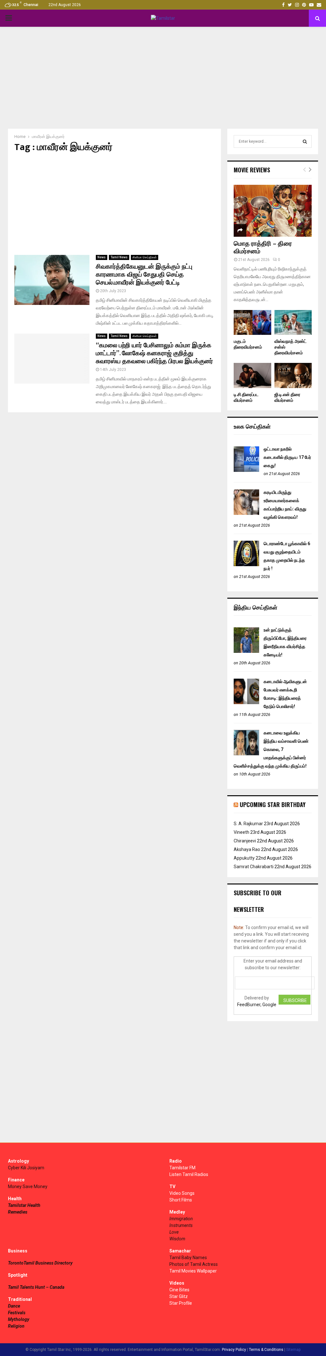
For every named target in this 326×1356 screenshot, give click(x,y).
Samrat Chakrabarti (253, 866)
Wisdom (177, 1238)
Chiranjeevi (245, 840)
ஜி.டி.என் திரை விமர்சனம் (287, 397)
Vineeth (241, 832)
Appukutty (244, 858)
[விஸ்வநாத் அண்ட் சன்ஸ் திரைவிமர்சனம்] (293, 322)
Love (174, 1232)
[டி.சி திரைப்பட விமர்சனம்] (252, 375)
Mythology (18, 1319)
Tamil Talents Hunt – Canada (36, 1287)
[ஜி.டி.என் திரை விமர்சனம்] (293, 375)
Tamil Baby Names (188, 1257)
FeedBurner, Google (256, 1004)
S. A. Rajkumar (248, 823)
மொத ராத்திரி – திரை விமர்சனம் (263, 247)
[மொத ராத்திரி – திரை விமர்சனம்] (273, 211)
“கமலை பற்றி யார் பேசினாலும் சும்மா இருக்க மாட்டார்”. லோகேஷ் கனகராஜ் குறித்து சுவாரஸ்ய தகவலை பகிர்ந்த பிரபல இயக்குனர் (154, 353)
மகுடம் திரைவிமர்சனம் (248, 344)
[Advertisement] (163, 77)
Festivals (16, 1312)
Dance (14, 1306)
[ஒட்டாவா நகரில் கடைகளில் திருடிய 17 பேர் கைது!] (246, 470)
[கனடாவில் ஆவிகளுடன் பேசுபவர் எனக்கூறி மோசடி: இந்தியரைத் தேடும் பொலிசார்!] (246, 702)
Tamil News (119, 257)
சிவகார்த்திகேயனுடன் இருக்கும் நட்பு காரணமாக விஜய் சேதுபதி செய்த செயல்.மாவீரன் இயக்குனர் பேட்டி (144, 274)
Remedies (17, 1212)
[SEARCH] (305, 141)
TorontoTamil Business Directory (40, 1263)
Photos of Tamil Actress (193, 1264)
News (101, 257)
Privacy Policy (234, 1349)
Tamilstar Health (24, 1205)
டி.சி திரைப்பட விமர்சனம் (246, 397)
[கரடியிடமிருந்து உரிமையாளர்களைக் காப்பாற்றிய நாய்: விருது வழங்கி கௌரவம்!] (246, 513)
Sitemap (293, 1349)
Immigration (181, 1218)
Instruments (181, 1225)
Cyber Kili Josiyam (26, 1167)
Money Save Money (27, 1186)
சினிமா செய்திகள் (144, 257)
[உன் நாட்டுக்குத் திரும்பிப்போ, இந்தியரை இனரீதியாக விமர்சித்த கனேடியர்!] (246, 651)
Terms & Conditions (266, 1349)
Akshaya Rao (247, 849)
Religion (16, 1326)
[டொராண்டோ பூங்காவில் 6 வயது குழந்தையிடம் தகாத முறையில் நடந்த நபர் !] (246, 564)
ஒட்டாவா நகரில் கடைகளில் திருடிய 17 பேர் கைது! (287, 457)
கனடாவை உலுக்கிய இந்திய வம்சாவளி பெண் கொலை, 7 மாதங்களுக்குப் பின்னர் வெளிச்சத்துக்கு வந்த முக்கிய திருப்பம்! (271, 749)
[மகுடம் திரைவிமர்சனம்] (252, 322)
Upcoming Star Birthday (273, 804)
